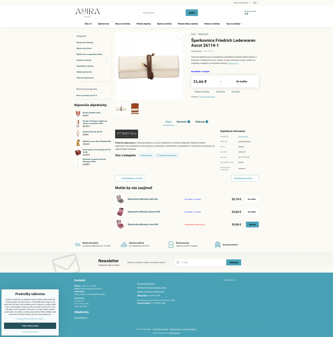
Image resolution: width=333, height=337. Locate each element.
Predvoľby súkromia (161, 329)
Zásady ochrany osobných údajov (183, 329)
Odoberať (233, 262)
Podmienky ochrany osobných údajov (152, 287)
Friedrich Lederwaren (206, 97)
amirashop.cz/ (229, 280)
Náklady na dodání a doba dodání (150, 291)
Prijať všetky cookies (30, 326)
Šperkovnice (243, 136)
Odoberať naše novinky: (109, 265)
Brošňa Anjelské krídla (91, 112)
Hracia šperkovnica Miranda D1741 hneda (97, 150)
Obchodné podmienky (146, 284)
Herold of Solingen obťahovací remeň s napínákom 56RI (95, 122)
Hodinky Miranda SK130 (92, 132)
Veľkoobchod (142, 295)
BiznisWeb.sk (175, 333)
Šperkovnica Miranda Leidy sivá (143, 199)
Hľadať (192, 12)
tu (164, 303)
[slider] (208, 51)
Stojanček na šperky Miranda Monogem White (94, 160)
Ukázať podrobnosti (30, 331)
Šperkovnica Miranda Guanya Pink (144, 212)
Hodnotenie (196, 51)
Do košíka (241, 81)
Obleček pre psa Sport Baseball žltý (97, 141)
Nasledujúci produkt (243, 178)
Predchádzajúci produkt (132, 178)
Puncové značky (143, 303)
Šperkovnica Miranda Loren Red (143, 224)
